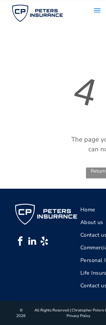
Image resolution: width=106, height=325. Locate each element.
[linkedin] (32, 242)
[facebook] (20, 242)
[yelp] (44, 242)
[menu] (97, 10)
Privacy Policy (78, 316)
